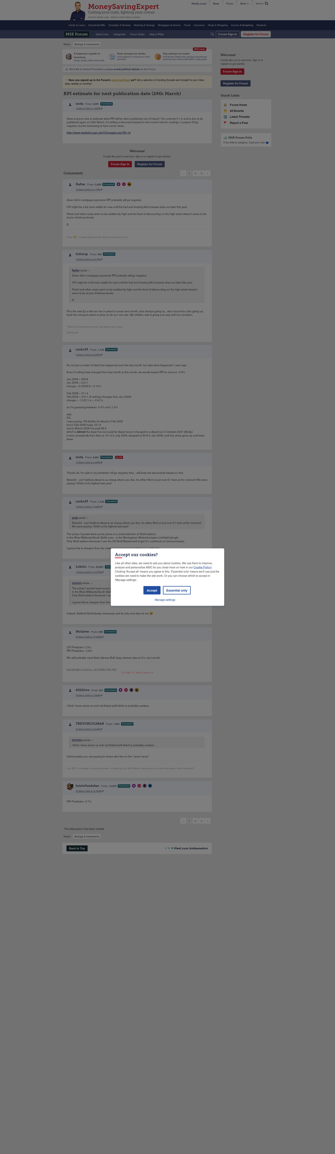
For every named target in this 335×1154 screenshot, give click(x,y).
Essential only (176, 590)
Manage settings (165, 599)
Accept (152, 590)
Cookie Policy (202, 567)
